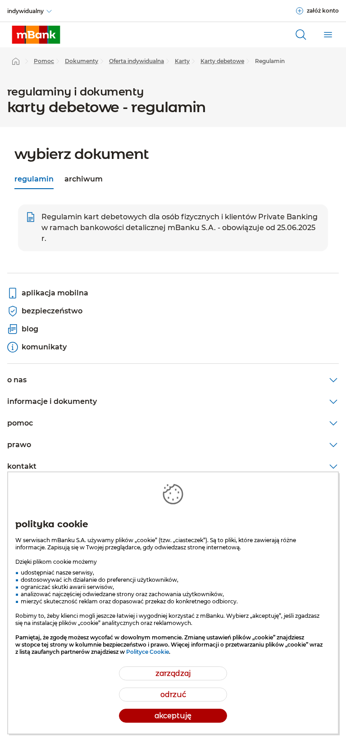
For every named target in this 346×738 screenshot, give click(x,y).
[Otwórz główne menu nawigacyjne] (328, 34)
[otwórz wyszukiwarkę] (301, 34)
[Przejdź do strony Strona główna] (16, 61)
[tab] (34, 180)
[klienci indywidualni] (36, 35)
